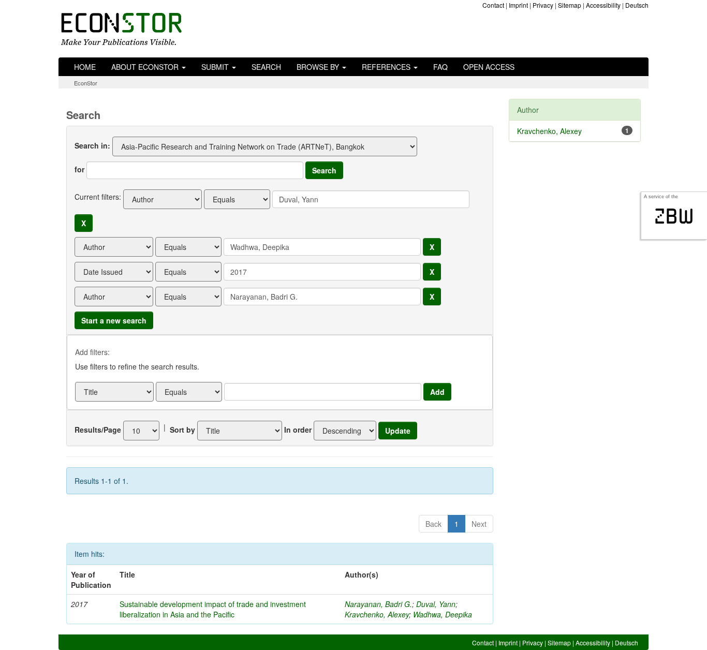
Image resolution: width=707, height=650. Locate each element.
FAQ (440, 67)
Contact (493, 5)
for (79, 169)
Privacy (543, 5)
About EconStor (146, 67)
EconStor (85, 83)
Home (85, 67)
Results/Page (98, 429)
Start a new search (113, 320)
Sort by (182, 429)
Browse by (319, 67)
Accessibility (603, 5)
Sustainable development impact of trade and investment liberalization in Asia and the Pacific (213, 609)
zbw (674, 216)
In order (298, 429)
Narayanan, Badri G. (378, 604)
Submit (216, 67)
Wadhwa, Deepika (442, 614)
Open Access (488, 67)
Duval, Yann (435, 604)
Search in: (92, 145)
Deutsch (637, 5)
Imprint (518, 5)
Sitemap (569, 5)
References (387, 67)
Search (266, 67)
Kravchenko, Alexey (377, 614)
